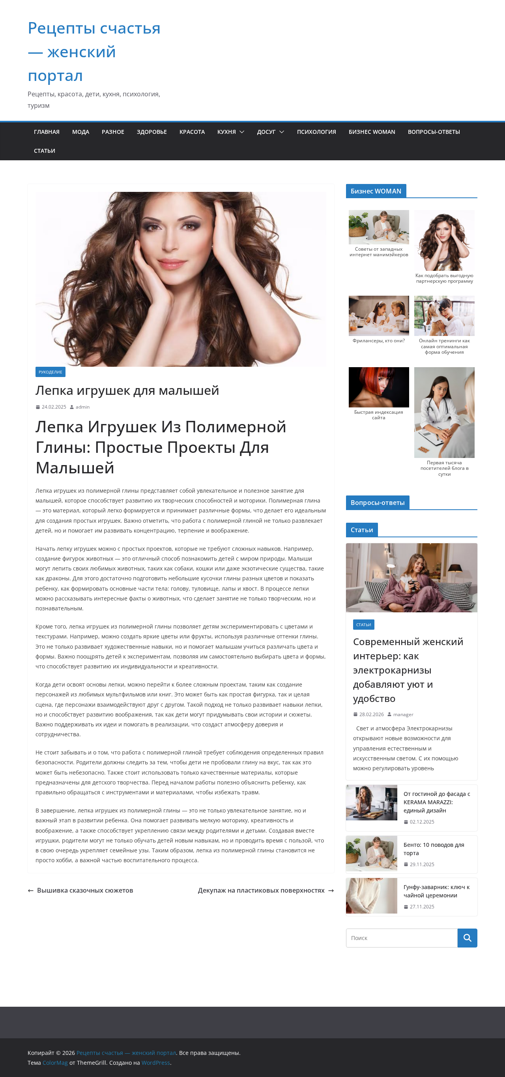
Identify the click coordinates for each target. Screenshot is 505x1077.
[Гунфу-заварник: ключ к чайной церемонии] (371, 897)
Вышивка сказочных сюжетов (85, 890)
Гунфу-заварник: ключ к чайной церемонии (437, 891)
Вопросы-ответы (434, 131)
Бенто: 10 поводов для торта (434, 849)
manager (403, 714)
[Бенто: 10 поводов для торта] (371, 855)
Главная (47, 131)
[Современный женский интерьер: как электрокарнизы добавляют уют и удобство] (411, 577)
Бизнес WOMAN (372, 131)
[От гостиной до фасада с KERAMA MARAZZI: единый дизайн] (371, 808)
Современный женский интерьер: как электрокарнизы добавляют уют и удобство (408, 670)
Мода (80, 131)
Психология (316, 131)
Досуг (266, 131)
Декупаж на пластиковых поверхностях (261, 890)
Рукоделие (50, 372)
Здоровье (152, 131)
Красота (192, 131)
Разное (113, 131)
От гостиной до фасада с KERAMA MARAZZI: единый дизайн (437, 802)
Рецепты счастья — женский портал (94, 51)
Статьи (44, 150)
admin (83, 406)
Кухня (226, 131)
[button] (240, 131)
